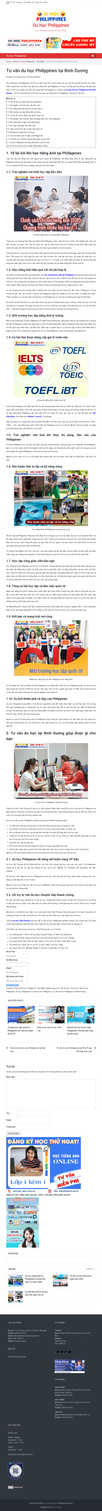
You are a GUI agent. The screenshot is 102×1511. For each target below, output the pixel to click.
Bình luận (11, 1077)
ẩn (15, 98)
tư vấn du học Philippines (41, 991)
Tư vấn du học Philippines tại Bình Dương (69, 991)
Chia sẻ (16, 62)
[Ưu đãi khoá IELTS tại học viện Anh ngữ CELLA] (15, 1296)
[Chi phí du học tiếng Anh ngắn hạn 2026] (60, 1280)
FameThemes (56, 1507)
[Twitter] (61, 1352)
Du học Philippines (51, 25)
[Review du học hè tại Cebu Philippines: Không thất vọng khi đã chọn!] (80, 1014)
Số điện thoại (12, 960)
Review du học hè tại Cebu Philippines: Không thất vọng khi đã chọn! (80, 1030)
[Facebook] (58, 1352)
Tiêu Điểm (40, 62)
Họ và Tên (10, 951)
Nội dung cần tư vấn (15, 976)
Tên (8, 1113)
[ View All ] (90, 1269)
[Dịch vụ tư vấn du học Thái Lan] (51, 1014)
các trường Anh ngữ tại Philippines (59, 275)
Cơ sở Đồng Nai (15, 934)
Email (8, 968)
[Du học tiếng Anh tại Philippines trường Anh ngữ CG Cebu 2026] (15, 1280)
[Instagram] (65, 1352)
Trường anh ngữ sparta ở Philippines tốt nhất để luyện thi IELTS (20, 1030)
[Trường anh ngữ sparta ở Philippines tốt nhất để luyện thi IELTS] (21, 1014)
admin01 (37, 77)
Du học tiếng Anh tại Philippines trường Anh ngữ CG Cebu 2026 (35, 1279)
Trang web (11, 1127)
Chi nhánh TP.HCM (16, 938)
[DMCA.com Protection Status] (15, 1487)
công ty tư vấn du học (61, 988)
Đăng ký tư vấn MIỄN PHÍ (12, 985)
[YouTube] (69, 1352)
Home (8, 62)
